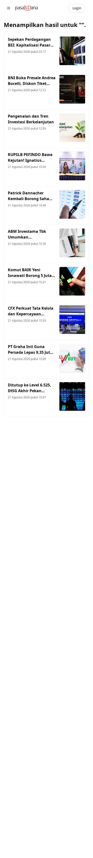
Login (76, 8)
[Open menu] (8, 8)
